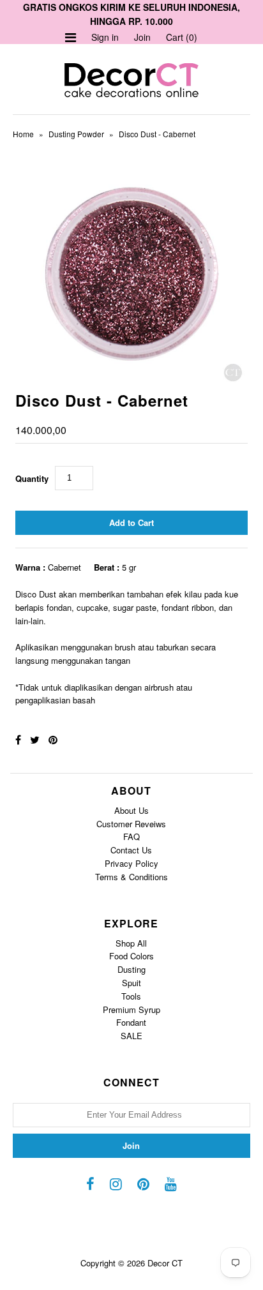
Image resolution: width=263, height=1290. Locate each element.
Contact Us (131, 850)
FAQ (131, 836)
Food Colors (131, 956)
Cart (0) (181, 37)
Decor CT (165, 1263)
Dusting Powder (76, 133)
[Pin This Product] (53, 739)
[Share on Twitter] (35, 739)
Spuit (131, 983)
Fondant (131, 1022)
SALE (131, 1036)
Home (23, 133)
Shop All (131, 943)
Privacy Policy (131, 863)
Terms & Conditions (131, 877)
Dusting (131, 969)
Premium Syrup (131, 1009)
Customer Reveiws (131, 824)
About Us (131, 810)
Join (142, 37)
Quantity (32, 478)
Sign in (105, 37)
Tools (131, 996)
